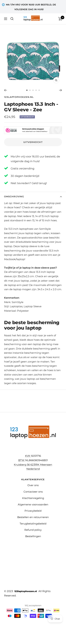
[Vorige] (5, 90)
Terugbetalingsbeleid (33, 523)
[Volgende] (60, 90)
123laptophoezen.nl (19, 97)
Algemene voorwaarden (33, 504)
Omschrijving (14, 196)
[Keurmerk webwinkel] (33, 128)
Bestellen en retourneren (33, 517)
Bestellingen (33, 536)
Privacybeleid (33, 510)
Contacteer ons (33, 491)
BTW (21, 460)
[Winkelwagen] (60, 18)
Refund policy (33, 529)
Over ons (33, 485)
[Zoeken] (12, 18)
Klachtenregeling (33, 498)
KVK (28, 455)
